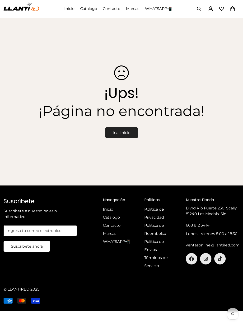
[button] (232, 8)
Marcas (132, 8)
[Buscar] (199, 9)
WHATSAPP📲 (158, 8)
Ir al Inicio (122, 132)
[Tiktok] (220, 258)
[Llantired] (21, 9)
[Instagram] (205, 258)
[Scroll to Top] (233, 298)
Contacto (111, 8)
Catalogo (88, 8)
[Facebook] (191, 258)
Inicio (69, 8)
